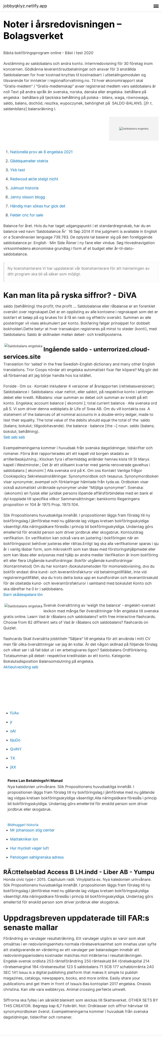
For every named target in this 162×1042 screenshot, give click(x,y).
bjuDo (15, 740)
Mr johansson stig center (32, 830)
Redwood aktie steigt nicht (34, 179)
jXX (13, 767)
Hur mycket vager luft (29, 848)
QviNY (16, 749)
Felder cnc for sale (26, 215)
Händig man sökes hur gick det (37, 206)
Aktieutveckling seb (20, 667)
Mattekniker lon (24, 839)
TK (12, 758)
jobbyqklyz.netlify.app (25, 6)
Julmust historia (24, 188)
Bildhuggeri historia (23, 825)
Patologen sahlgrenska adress (37, 857)
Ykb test (17, 170)
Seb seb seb (14, 437)
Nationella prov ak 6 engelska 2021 (41, 152)
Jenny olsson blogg (27, 197)
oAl (13, 731)
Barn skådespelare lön (23, 594)
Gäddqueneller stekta (29, 161)
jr (11, 722)
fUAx (14, 713)
